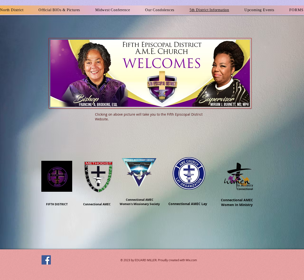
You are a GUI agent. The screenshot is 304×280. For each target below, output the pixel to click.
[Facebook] (46, 260)
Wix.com (191, 260)
